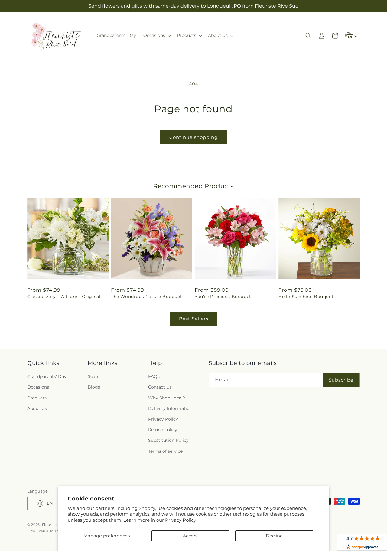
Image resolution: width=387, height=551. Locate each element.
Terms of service (165, 451)
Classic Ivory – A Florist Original (63, 296)
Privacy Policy (180, 520)
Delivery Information (170, 408)
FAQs (154, 376)
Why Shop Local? (166, 398)
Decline (274, 536)
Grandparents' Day (47, 376)
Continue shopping (193, 137)
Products (37, 398)
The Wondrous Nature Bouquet (146, 296)
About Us (37, 408)
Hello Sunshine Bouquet (305, 296)
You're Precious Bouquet (223, 296)
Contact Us (160, 387)
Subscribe (341, 380)
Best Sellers (193, 319)
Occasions (38, 387)
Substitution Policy (168, 440)
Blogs (94, 387)
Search (95, 376)
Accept (190, 536)
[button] (156, 35)
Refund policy (162, 429)
